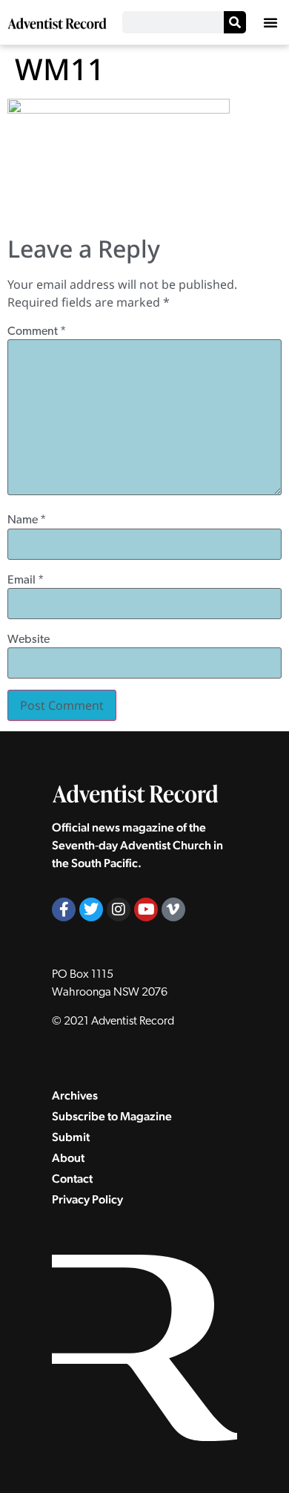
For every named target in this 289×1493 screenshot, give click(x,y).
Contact (72, 1179)
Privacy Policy (87, 1199)
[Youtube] (146, 909)
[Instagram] (118, 909)
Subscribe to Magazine (112, 1116)
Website (28, 640)
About (68, 1158)
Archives (75, 1095)
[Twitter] (91, 909)
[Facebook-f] (64, 909)
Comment (36, 332)
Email (25, 581)
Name (26, 520)
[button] (270, 22)
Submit (71, 1137)
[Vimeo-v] (173, 909)
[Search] (235, 22)
